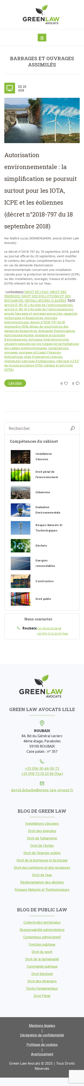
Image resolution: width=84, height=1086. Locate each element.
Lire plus (15, 383)
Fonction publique (42, 944)
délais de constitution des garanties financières (36, 328)
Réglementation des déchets (42, 882)
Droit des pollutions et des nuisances (42, 868)
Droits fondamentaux (42, 988)
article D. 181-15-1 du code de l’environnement (38, 305)
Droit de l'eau (36, 292)
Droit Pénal (42, 996)
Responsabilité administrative (42, 930)
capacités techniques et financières (41, 315)
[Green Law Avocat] (42, 14)
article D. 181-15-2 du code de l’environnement (38, 309)
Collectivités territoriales (42, 922)
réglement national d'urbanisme (29, 361)
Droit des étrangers (42, 981)
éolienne (35, 339)
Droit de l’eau (42, 875)
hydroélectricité (56, 339)
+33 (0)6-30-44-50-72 (42, 768)
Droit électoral (42, 974)
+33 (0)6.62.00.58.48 (49, 628)
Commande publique (42, 966)
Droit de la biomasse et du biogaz (42, 860)
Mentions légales (42, 1026)
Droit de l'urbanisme (42, 838)
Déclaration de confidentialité (42, 1035)
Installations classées (45, 301)
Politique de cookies (42, 1045)
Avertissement (42, 1054)
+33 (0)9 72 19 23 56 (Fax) (52, 633)
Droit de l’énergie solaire (42, 853)
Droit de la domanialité (42, 959)
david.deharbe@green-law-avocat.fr (42, 790)
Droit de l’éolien (42, 846)
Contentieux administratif (42, 937)
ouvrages (11, 352)
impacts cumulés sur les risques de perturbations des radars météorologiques (41, 346)
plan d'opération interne (43, 357)
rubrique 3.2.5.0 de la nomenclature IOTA (41, 363)
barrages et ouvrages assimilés (38, 313)
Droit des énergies (42, 831)
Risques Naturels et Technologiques (42, 890)
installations (58, 348)
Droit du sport (42, 952)
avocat (9, 313)
